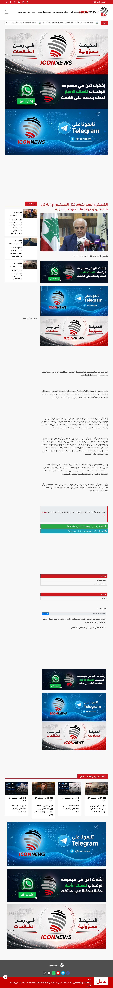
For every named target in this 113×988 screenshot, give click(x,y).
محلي (86, 12)
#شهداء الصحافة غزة (100, 584)
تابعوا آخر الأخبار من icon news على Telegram (86, 531)
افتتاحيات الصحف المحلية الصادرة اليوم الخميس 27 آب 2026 (70, 809)
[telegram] (10, 2)
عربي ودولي (78, 12)
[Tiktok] (6, 2)
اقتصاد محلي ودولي (44, 12)
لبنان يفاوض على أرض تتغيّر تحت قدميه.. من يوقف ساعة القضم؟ (98, 809)
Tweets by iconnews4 (29, 318)
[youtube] (19, 2)
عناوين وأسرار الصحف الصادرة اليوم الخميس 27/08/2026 (51, 22)
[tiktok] (45, 973)
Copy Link (45, 613)
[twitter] (23, 2)
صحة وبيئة (32, 12)
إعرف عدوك (22, 12)
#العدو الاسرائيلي (101, 580)
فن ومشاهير (58, 12)
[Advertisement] (74, 552)
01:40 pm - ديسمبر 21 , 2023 (81, 256)
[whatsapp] (14, 2)
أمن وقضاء (68, 12)
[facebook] (27, 2)
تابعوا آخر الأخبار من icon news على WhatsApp (86, 526)
